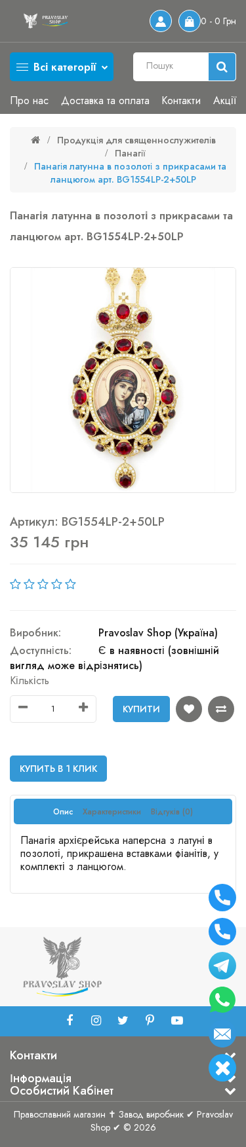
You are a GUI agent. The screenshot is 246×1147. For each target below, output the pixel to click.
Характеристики (112, 812)
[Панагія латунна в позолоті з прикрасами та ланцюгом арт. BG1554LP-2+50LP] (123, 380)
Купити (141, 709)
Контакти (181, 100)
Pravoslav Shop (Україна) (158, 632)
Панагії (130, 153)
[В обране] (189, 709)
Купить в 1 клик (58, 768)
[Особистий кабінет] (161, 21)
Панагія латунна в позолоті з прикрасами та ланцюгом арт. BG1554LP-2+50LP (130, 173)
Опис (63, 812)
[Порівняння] (221, 709)
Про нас (29, 100)
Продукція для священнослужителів (136, 140)
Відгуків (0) (172, 812)
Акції (224, 100)
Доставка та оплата (105, 100)
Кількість (29, 680)
